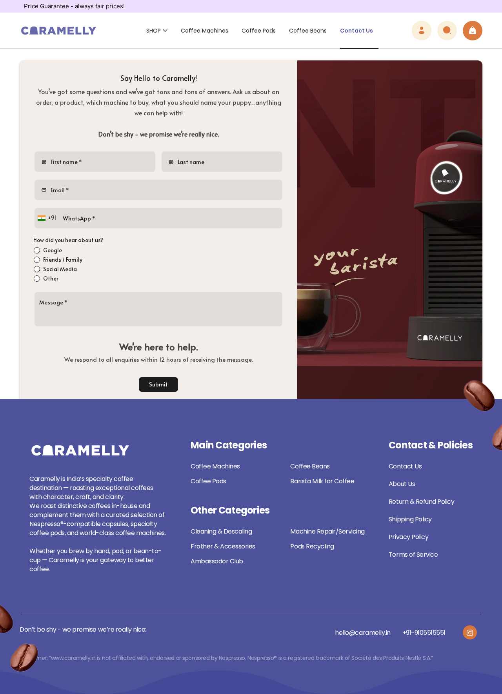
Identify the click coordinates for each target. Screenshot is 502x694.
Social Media (60, 269)
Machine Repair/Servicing (327, 531)
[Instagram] (470, 632)
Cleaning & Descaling (221, 531)
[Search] (447, 30)
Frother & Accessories (223, 546)
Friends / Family (62, 259)
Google (52, 250)
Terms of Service (413, 554)
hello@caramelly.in (362, 632)
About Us (402, 483)
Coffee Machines (215, 466)
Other (50, 278)
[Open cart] (472, 30)
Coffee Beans (309, 466)
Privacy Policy (408, 536)
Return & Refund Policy (421, 501)
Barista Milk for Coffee (322, 481)
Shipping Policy (410, 519)
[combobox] (48, 218)
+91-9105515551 (424, 632)
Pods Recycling (312, 546)
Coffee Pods (208, 481)
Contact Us (405, 466)
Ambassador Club (217, 561)
